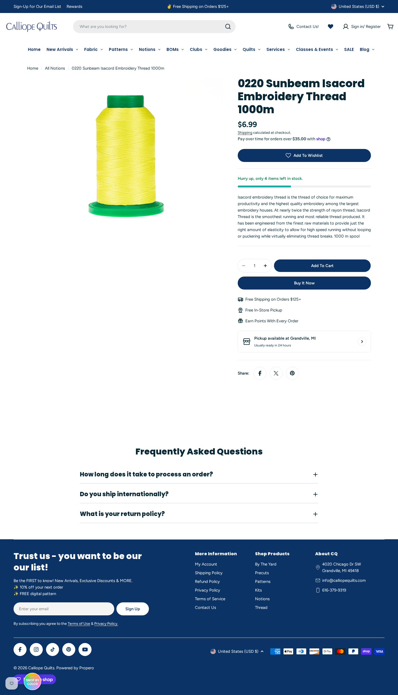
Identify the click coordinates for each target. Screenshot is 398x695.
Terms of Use (79, 623)
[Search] (228, 26)
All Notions (55, 68)
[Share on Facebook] (259, 373)
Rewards (74, 6)
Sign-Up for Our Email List (37, 6)
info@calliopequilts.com (344, 580)
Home (32, 68)
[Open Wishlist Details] (330, 26)
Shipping (245, 132)
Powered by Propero (75, 667)
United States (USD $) (359, 6)
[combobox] (154, 26)
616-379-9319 (334, 590)
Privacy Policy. (106, 623)
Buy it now (304, 283)
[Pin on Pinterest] (292, 373)
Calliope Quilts (41, 667)
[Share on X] (276, 373)
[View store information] (362, 341)
